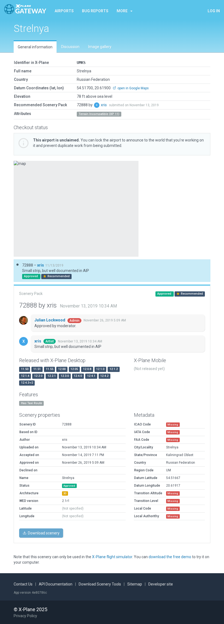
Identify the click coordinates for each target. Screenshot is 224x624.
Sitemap (134, 584)
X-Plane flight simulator (112, 557)
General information (35, 47)
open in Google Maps (133, 88)
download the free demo (170, 557)
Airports (64, 11)
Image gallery (99, 47)
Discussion (70, 47)
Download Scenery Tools (100, 584)
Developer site (160, 584)
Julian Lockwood (50, 320)
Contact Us (23, 584)
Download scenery (43, 533)
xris (104, 105)
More (122, 11)
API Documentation (55, 584)
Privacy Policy (25, 616)
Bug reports (95, 11)
